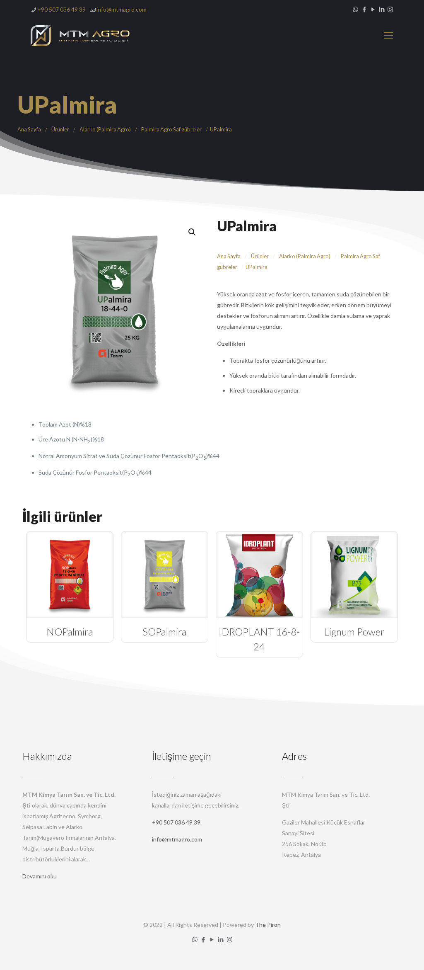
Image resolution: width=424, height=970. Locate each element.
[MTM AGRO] (80, 35)
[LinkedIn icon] (381, 9)
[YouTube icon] (373, 9)
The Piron (268, 924)
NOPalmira (69, 632)
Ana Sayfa (29, 129)
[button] (192, 232)
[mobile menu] (388, 35)
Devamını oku (39, 876)
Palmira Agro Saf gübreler (171, 129)
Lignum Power (354, 632)
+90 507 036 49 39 (61, 9)
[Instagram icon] (390, 9)
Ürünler (60, 129)
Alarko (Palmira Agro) (105, 129)
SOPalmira (164, 632)
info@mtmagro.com (121, 9)
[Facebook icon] (364, 9)
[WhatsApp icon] (355, 9)
